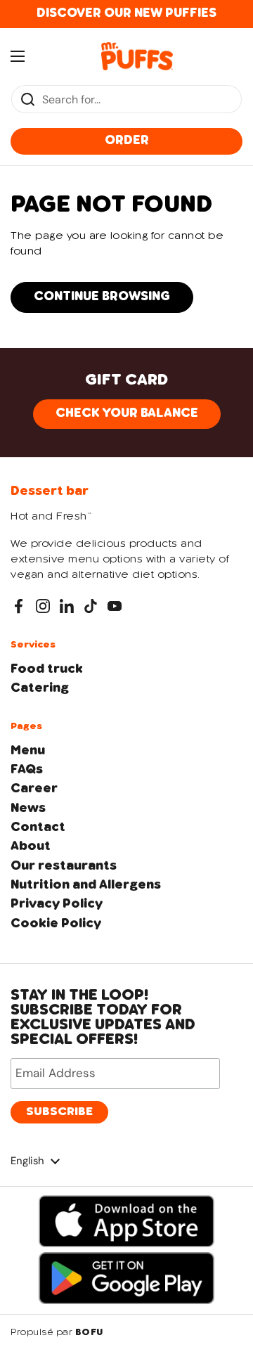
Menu (28, 750)
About (31, 846)
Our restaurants (64, 866)
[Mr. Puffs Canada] (137, 56)
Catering (40, 688)
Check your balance (127, 413)
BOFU (89, 1333)
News (28, 808)
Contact (38, 827)
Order (127, 140)
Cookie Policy (56, 923)
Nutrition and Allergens (86, 885)
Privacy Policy (57, 904)
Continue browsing (102, 296)
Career (34, 788)
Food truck (47, 669)
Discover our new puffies (126, 13)
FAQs (27, 769)
